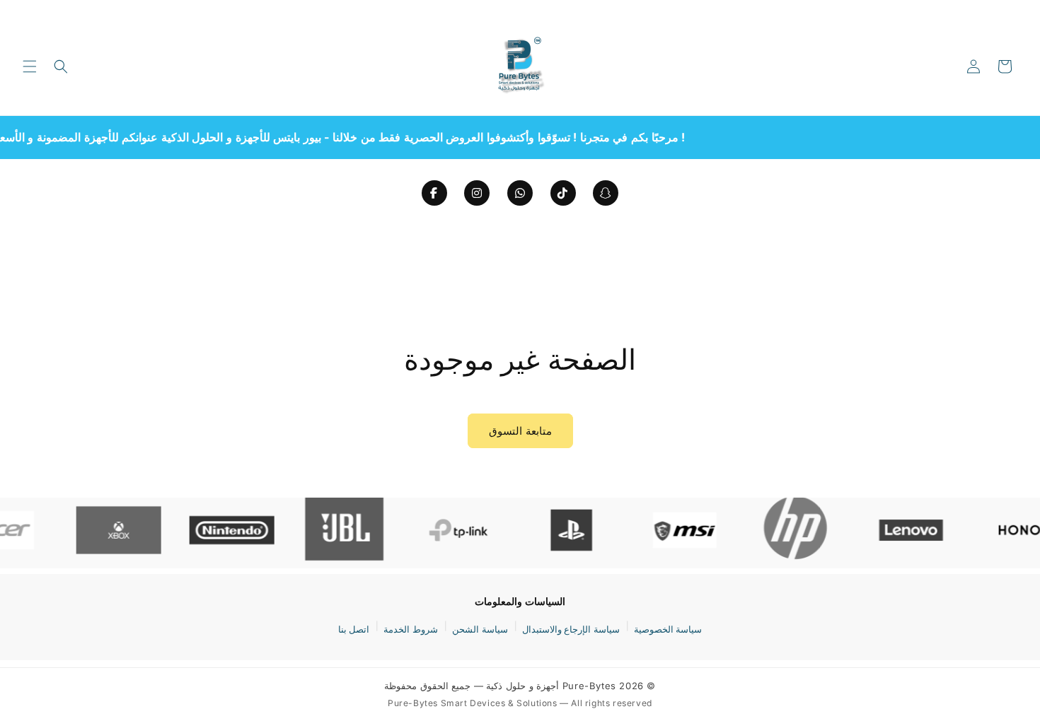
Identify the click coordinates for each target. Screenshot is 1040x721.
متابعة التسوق (520, 431)
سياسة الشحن (480, 629)
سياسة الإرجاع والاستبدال (571, 629)
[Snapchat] (605, 193)
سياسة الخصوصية (668, 629)
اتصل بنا (354, 629)
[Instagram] (477, 193)
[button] (29, 66)
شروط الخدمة (410, 629)
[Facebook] (434, 193)
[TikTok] (563, 193)
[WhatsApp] (520, 193)
